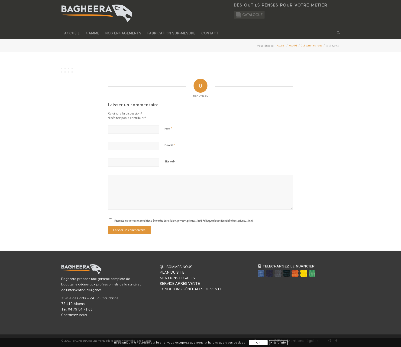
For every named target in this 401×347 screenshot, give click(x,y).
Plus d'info (278, 342)
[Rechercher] (337, 33)
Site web (170, 161)
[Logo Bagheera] (97, 18)
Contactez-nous (74, 315)
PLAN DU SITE (172, 272)
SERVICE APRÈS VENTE (180, 283)
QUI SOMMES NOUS (176, 267)
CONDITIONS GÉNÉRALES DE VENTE (191, 289)
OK (258, 342)
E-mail (170, 145)
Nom (168, 128)
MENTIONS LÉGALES (177, 278)
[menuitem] (72, 33)
